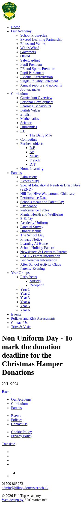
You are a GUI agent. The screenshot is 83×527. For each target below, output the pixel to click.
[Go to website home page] (9, 19)
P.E (22, 131)
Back (5, 392)
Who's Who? (29, 48)
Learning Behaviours (35, 106)
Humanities (28, 127)
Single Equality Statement (39, 81)
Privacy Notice (31, 239)
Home (15, 27)
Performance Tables (34, 210)
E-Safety (26, 218)
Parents (16, 173)
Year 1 (25, 289)
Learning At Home (34, 243)
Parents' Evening (32, 268)
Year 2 (25, 293)
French (35, 160)
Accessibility (29, 181)
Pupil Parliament (32, 73)
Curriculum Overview (36, 98)
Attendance (28, 206)
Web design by (13, 500)
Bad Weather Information (38, 260)
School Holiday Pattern (37, 248)
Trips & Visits (21, 327)
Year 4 (25, 302)
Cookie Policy (21, 432)
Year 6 (25, 310)
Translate (8, 444)
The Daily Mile (41, 135)
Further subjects (31, 144)
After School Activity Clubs (40, 264)
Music (34, 156)
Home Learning (31, 168)
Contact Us (19, 323)
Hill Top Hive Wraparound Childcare (47, 193)
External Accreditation (36, 77)
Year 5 (25, 306)
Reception (37, 285)
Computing (28, 139)
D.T (33, 164)
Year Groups (20, 273)
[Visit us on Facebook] (14, 476)
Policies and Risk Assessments (33, 318)
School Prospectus (33, 35)
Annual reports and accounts (41, 85)
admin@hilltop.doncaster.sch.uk (25, 488)
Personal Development (36, 102)
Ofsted (25, 56)
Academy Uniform (34, 223)
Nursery (35, 281)
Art (32, 152)
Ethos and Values (32, 44)
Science (26, 123)
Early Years (28, 277)
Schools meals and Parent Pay (42, 202)
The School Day (32, 235)
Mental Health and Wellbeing (41, 214)
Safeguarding (30, 60)
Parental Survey (31, 227)
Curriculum (19, 94)
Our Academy (21, 31)
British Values (30, 110)
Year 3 (25, 298)
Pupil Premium (31, 64)
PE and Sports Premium (37, 69)
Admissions (28, 177)
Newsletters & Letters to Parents (43, 252)
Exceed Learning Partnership (41, 39)
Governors (28, 52)
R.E (32, 148)
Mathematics (29, 119)
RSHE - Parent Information (40, 256)
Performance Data (33, 198)
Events (16, 314)
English (25, 114)
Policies (16, 420)
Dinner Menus (30, 231)
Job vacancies (30, 89)
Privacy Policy (21, 436)
